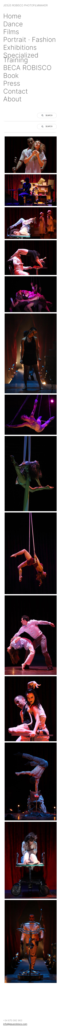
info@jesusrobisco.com (15, 1024)
